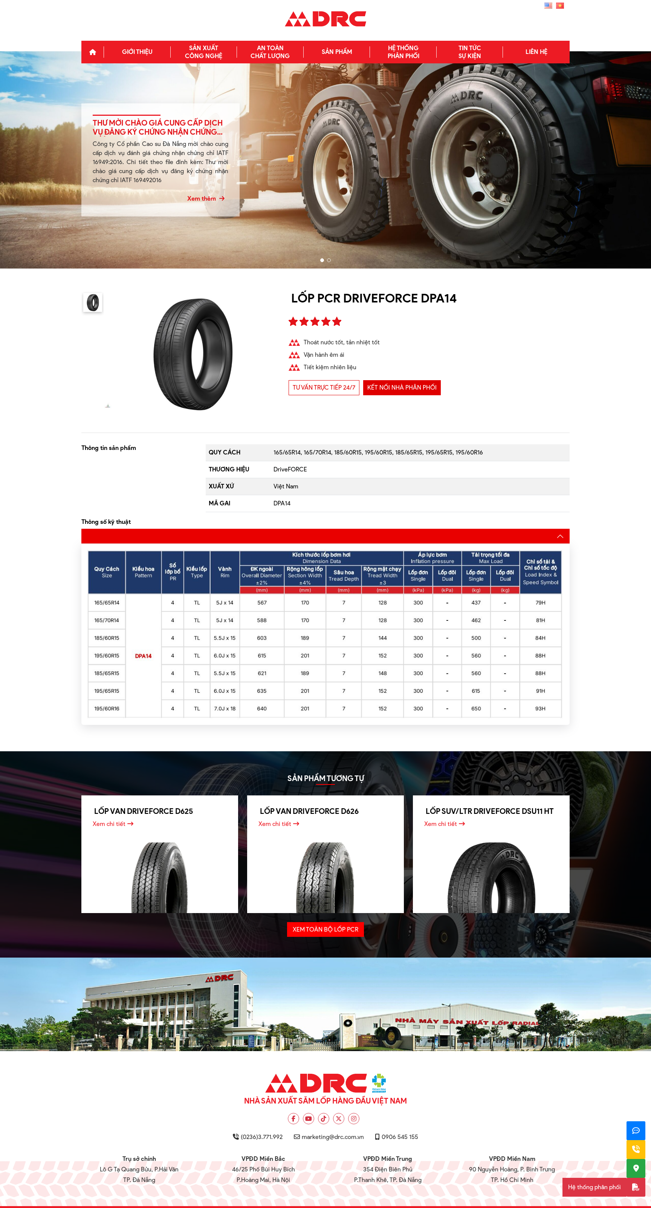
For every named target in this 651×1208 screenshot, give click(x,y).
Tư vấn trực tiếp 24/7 (324, 387)
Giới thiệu (137, 51)
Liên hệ (536, 51)
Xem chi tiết (109, 823)
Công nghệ (203, 52)
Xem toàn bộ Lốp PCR (325, 929)
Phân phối (403, 52)
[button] (322, 260)
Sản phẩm (337, 51)
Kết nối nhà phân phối (402, 387)
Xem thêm (202, 198)
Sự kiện (469, 52)
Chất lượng (270, 52)
